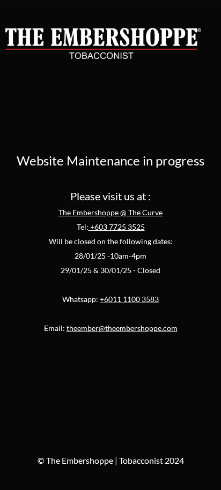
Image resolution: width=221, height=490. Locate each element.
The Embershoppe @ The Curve (110, 212)
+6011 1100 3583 (129, 299)
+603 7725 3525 (117, 226)
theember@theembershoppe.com (122, 328)
